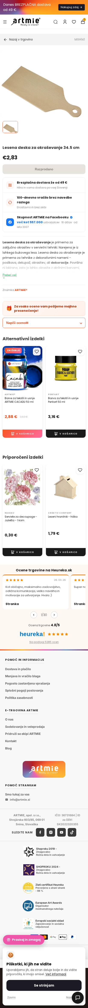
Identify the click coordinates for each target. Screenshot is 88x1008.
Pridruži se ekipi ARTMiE (23, 733)
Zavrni (11, 997)
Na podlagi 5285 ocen (44, 642)
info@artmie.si (20, 799)
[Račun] (65, 22)
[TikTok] (72, 832)
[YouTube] (61, 832)
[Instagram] (51, 832)
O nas (9, 719)
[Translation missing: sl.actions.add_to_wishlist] (37, 351)
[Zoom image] (41, 91)
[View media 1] (10, 127)
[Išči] (55, 22)
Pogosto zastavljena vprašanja (27, 683)
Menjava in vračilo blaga (22, 676)
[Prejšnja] (33, 614)
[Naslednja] (54, 614)
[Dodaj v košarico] (22, 434)
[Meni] (5, 22)
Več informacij (55, 974)
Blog (8, 748)
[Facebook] (40, 832)
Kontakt (10, 741)
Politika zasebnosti (19, 697)
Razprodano (44, 169)
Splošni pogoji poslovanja (24, 690)
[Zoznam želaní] (74, 22)
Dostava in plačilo (18, 669)
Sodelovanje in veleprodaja (25, 726)
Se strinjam (44, 985)
